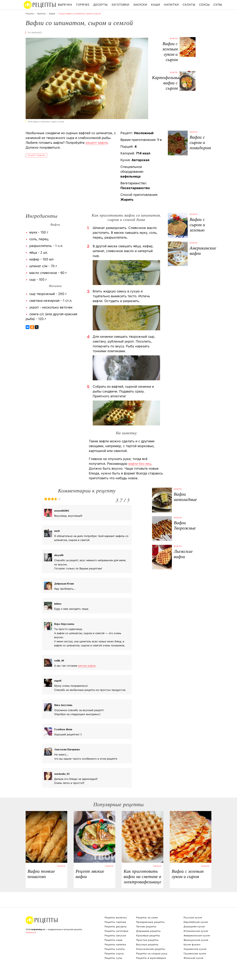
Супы (217, 4)
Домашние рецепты (148, 931)
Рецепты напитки (115, 944)
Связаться (31, 932)
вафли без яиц (139, 464)
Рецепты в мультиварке (151, 958)
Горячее (82, 4)
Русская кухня (193, 917)
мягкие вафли (87, 665)
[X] (37, 327)
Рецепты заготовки (116, 931)
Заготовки (120, 4)
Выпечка (65, 4)
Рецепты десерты (116, 926)
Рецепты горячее (115, 922)
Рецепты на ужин (147, 917)
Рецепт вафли (36, 155)
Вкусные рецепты (147, 944)
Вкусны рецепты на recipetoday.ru (40, 5)
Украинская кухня (195, 949)
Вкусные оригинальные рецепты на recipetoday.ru (42, 920)
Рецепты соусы (114, 953)
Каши (155, 4)
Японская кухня (193, 958)
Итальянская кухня (196, 931)
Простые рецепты (147, 940)
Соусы (204, 4)
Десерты (100, 4)
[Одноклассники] (32, 327)
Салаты (189, 4)
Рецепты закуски (115, 935)
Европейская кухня (196, 922)
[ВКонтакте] (28, 327)
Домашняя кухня (194, 926)
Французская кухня (196, 940)
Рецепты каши (113, 940)
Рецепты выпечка (116, 917)
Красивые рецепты (148, 935)
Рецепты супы (113, 958)
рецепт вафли (97, 143)
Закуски (140, 4)
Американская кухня (197, 935)
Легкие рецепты (146, 926)
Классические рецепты (150, 949)
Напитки (171, 4)
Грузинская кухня (195, 953)
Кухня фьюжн (192, 944)
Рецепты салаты (115, 949)
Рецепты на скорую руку (152, 953)
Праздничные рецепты (150, 922)
